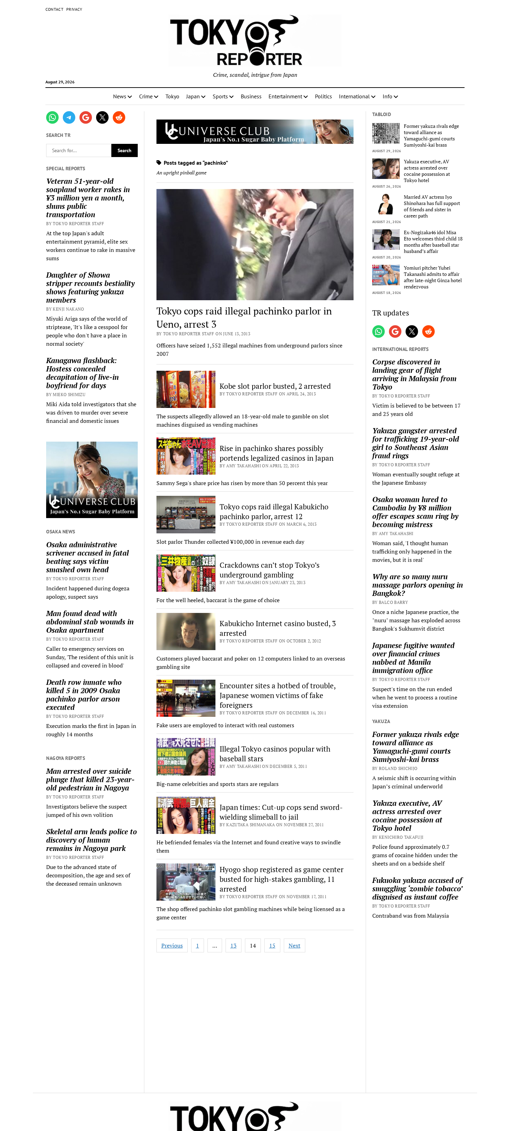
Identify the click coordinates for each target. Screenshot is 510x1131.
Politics (323, 96)
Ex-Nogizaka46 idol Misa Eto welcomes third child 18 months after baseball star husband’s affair (433, 241)
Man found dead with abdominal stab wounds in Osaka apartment (90, 621)
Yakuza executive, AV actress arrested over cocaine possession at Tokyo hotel (427, 170)
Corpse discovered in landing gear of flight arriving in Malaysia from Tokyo (414, 374)
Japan (193, 96)
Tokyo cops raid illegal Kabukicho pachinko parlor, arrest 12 (274, 511)
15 (272, 945)
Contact (54, 9)
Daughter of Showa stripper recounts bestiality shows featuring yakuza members (90, 287)
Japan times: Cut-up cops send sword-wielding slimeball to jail (281, 812)
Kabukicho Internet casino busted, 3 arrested (278, 628)
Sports (220, 96)
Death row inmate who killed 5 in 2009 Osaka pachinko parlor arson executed (84, 694)
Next (294, 945)
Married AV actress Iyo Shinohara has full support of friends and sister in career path (432, 206)
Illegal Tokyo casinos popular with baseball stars (275, 753)
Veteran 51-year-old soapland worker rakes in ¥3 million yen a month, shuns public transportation (88, 198)
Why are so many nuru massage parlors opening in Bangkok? (417, 584)
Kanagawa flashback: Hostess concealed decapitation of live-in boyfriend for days (82, 373)
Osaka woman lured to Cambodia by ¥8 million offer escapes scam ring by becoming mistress (415, 511)
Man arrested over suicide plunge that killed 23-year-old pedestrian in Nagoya (90, 779)
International (354, 96)
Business (251, 96)
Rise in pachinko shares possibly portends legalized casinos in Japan (276, 453)
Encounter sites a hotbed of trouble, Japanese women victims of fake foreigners (277, 695)
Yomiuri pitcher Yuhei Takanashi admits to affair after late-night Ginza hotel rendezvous (433, 277)
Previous (172, 945)
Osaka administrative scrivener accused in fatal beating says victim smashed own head (87, 557)
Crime (146, 96)
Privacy (74, 9)
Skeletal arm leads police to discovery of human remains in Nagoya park (91, 839)
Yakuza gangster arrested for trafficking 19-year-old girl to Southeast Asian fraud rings (415, 443)
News (119, 96)
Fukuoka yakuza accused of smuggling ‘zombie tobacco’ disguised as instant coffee (417, 888)
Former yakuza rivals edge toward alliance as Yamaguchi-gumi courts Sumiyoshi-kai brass (431, 135)
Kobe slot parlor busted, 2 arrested (275, 386)
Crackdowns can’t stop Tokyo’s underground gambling (270, 570)
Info (387, 96)
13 (233, 945)
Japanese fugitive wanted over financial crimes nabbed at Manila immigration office (413, 657)
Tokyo (172, 96)
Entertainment (285, 96)
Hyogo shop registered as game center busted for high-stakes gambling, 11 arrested (281, 879)
